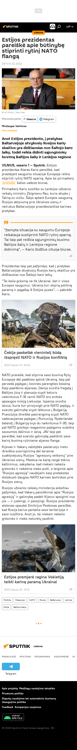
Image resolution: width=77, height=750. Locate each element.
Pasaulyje (20, 600)
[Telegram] (47, 119)
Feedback (7, 707)
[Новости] (29, 119)
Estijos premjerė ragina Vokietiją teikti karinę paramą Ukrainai (34, 579)
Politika (7, 600)
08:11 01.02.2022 (12, 63)
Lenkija (68, 600)
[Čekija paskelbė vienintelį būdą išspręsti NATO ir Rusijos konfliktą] (38, 324)
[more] (71, 256)
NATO (32, 600)
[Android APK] (13, 717)
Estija (6, 607)
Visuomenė (61, 656)
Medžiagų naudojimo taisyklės (37, 688)
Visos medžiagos (9, 130)
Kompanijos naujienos (28, 707)
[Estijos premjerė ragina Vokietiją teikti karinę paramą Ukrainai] (38, 548)
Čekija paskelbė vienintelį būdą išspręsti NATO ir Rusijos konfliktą (35, 355)
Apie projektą (10, 688)
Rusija (43, 600)
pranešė (9, 183)
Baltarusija (55, 600)
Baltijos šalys (19, 607)
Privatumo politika (12, 693)
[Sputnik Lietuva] (11, 28)
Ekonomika (42, 656)
